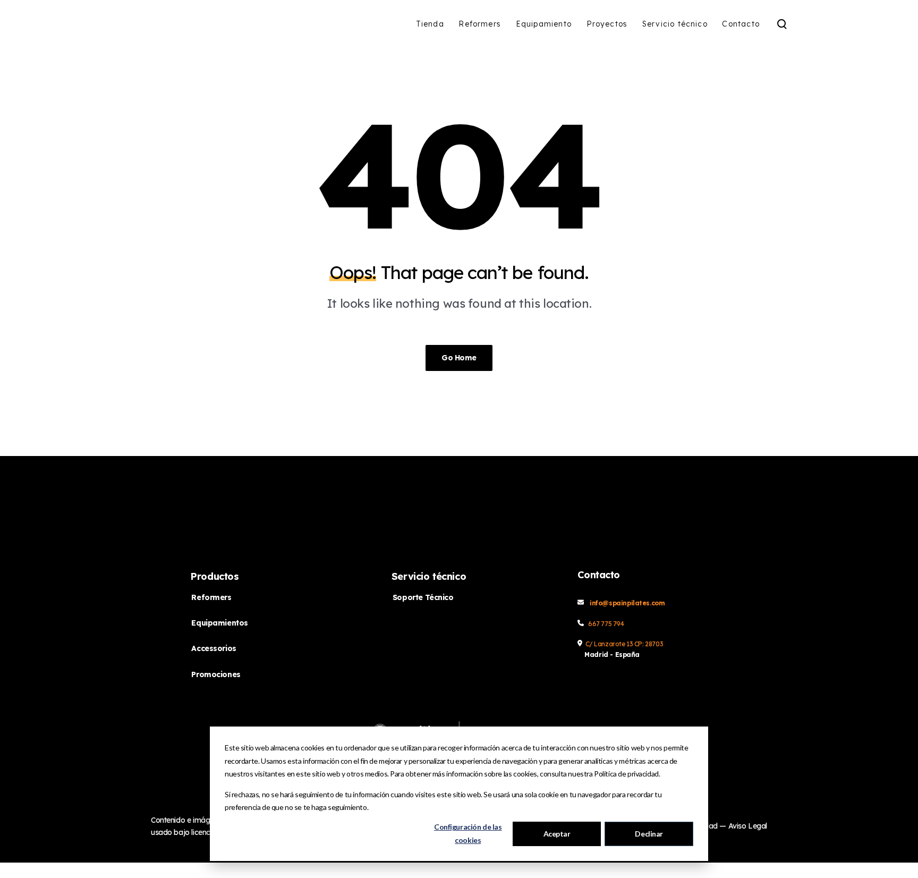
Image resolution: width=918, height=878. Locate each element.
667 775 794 (606, 624)
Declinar (649, 833)
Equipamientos (219, 623)
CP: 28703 (648, 644)
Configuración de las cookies (468, 833)
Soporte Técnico (423, 597)
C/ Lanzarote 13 (609, 644)
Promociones (215, 674)
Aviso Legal (747, 826)
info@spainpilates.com (627, 603)
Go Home (459, 357)
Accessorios (213, 648)
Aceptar (557, 833)
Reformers (211, 597)
